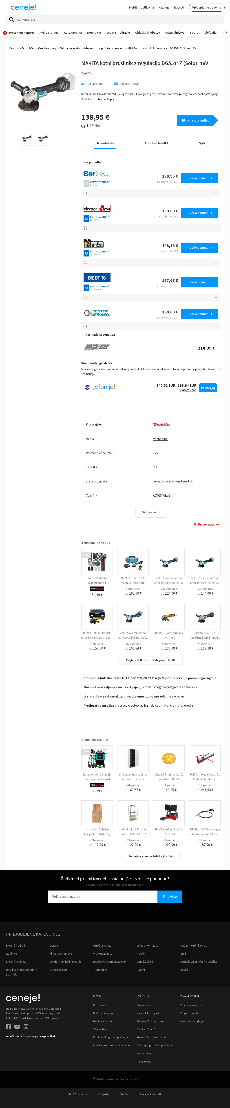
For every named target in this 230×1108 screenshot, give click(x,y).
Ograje (54, 946)
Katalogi (164, 7)
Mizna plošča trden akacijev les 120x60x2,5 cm (97, 834)
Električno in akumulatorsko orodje (81, 48)
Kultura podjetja (103, 1013)
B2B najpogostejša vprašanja (154, 1045)
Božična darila (78, 1094)
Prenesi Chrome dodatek (151, 1037)
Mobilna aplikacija (141, 7)
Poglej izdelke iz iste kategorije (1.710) (151, 660)
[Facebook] (8, 1027)
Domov (14, 48)
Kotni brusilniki (115, 48)
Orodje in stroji (47, 48)
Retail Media (144, 1062)
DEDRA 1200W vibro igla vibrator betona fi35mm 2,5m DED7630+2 (205, 834)
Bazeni (141, 970)
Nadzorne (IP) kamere (193, 946)
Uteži (183, 954)
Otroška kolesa (102, 946)
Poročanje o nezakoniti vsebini (111, 1045)
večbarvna (160, 439)
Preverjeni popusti (150, 1094)
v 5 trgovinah (168, 644)
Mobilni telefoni (59, 970)
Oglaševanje (144, 1005)
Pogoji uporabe (189, 1013)
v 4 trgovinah (133, 589)
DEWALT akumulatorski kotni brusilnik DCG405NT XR (97, 638)
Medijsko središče (103, 1021)
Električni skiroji (15, 946)
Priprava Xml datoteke (150, 1021)
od (133, 593)
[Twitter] (17, 1027)
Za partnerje (144, 1054)
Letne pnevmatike (147, 946)
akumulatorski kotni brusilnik (173, 481)
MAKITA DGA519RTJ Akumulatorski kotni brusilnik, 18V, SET (133, 583)
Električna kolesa (16, 962)
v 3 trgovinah (168, 785)
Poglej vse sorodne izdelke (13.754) (151, 856)
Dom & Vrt (28, 48)
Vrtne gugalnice (102, 954)
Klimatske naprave (61, 954)
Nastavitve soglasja (192, 1021)
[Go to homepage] (23, 7)
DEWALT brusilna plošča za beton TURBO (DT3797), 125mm (169, 779)
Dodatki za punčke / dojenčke (198, 962)
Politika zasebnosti (191, 1005)
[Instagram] (26, 1027)
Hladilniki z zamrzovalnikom (110, 962)
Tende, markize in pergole (65, 962)
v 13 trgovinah (169, 589)
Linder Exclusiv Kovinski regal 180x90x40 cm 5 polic (133, 834)
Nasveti (179, 7)
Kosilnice (11, 954)
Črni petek (104, 1094)
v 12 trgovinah (205, 589)
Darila (124, 1094)
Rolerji (141, 954)
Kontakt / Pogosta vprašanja (110, 1037)
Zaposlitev (99, 1029)
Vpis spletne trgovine (206, 7)
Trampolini (100, 970)
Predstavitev (100, 1005)
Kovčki (184, 970)
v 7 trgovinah (97, 644)
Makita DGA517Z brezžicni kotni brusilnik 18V (205, 638)
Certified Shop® (146, 1029)
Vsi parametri (150, 512)
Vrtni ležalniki (145, 962)
